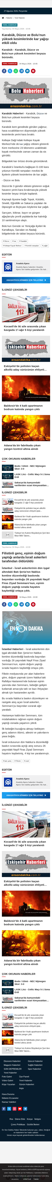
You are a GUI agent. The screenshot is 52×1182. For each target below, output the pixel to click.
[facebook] (4, 71)
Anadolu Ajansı (22, 263)
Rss (11, 1119)
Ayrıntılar (27, 1179)
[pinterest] (33, 71)
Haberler (9, 18)
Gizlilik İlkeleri (33, 1124)
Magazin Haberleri (12, 1065)
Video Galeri (7, 1080)
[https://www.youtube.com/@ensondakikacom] (20, 1109)
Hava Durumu (8, 1094)
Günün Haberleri (26, 1084)
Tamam (35, 1179)
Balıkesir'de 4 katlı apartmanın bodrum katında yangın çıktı (23, 407)
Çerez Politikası (18, 1124)
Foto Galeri (7, 1077)
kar (21, 144)
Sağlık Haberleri (35, 1065)
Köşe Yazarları (8, 1084)
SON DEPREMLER (13, 1069)
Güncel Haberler (35, 1061)
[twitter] (10, 71)
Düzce (40, 113)
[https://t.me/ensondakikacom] (25, 1109)
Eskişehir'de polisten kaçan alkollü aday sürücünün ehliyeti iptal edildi (24, 368)
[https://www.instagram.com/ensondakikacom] (14, 1109)
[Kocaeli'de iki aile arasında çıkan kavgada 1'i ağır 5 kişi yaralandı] (26, 309)
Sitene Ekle (20, 1119)
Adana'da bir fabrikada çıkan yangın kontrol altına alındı (22, 447)
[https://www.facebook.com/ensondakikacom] (4, 1109)
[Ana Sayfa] (3, 18)
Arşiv (21, 1088)
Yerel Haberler (20, 18)
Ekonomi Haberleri (12, 1061)
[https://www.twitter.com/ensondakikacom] (9, 1109)
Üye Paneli (24, 1077)
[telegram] (21, 71)
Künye (30, 1119)
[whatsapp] (16, 71)
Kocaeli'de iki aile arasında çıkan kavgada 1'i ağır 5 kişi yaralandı (25, 328)
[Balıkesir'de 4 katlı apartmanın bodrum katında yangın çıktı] (26, 388)
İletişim (37, 1119)
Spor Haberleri (34, 1069)
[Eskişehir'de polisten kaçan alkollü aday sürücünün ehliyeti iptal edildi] (26, 349)
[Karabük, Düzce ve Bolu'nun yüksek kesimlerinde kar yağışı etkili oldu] (26, 93)
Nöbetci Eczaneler (10, 1098)
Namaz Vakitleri (9, 1102)
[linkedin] (27, 71)
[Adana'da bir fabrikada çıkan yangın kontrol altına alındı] (26, 428)
